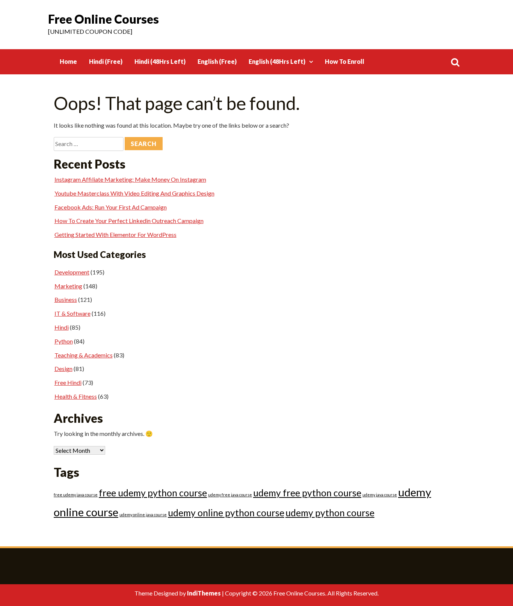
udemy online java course (143, 514)
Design (63, 368)
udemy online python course (226, 512)
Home (68, 61)
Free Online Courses (103, 19)
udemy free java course (230, 494)
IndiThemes (204, 593)
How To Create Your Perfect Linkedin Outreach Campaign (129, 220)
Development (71, 272)
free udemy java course (76, 494)
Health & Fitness (75, 396)
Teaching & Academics (83, 355)
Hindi (61, 327)
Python (63, 341)
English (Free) (217, 61)
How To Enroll (344, 61)
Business (65, 299)
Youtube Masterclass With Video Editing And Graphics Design (134, 193)
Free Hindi (67, 382)
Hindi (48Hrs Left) (160, 61)
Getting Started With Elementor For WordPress (115, 234)
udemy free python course (307, 492)
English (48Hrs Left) (277, 61)
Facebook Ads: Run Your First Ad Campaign (110, 207)
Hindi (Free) (105, 61)
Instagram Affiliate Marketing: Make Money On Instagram (130, 179)
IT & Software (72, 313)
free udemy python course (153, 492)
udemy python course (329, 512)
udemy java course (379, 494)
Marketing (68, 285)
